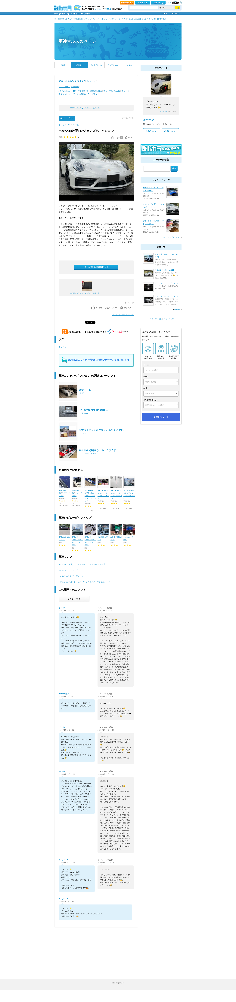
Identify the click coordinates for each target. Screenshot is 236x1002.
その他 (124, 19)
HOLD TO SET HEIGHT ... (93, 410)
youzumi (63, 771)
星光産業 (126, 490)
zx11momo (84, 413)
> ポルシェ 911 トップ (68, 570)
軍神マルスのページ (77, 41)
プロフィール (64, 87)
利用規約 (158, 319)
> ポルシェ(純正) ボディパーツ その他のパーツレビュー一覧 (84, 582)
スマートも (85, 390)
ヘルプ (168, 2)
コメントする (74, 599)
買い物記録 (81, 94)
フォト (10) (126, 91)
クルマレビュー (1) (67, 94)
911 (94, 19)
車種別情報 (78, 19)
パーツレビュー (103, 19)
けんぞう (83, 433)
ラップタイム (113, 65)
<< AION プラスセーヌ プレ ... (81, 108)
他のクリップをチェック (172, 237)
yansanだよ (64, 694)
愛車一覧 (177, 310)
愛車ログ (75, 87)
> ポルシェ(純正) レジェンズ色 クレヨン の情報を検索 (82, 564)
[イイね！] (115, 137)
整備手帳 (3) (83, 91)
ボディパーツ (115, 19)
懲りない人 (84, 393)
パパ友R (62, 727)
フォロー (151, 131)
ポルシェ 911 (91, 81)
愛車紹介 (79, 65)
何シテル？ (163, 111)
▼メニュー (129, 65)
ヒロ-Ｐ (62, 608)
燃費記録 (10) (96, 91)
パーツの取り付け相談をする (96, 267)
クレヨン (62, 347)
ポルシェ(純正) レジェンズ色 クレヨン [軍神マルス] (147, 19)
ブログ (63, 65)
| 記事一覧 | (96, 108)
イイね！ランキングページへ (123, 315)
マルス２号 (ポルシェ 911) (165, 270)
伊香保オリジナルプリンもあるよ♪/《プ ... (102, 430)
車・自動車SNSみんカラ (63, 19)
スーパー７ (63, 860)
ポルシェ (87, 19)
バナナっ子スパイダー (88, 453)
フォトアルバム (96, 65)
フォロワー (170, 131)
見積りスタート (161, 417)
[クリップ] (129, 137)
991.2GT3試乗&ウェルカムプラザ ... (99, 450)
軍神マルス (148, 120)
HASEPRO (102, 490)
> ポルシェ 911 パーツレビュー (72, 576)
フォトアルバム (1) (111, 91)
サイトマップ (169, 319)
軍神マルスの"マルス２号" (72, 81)
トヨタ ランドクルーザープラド (166, 283)
